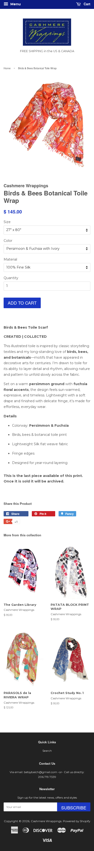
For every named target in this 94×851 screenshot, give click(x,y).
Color (8, 240)
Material (10, 259)
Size (7, 222)
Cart (86, 3)
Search (47, 750)
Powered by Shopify (76, 821)
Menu (15, 4)
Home (7, 68)
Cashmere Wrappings (46, 821)
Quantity (11, 278)
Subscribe (73, 807)
